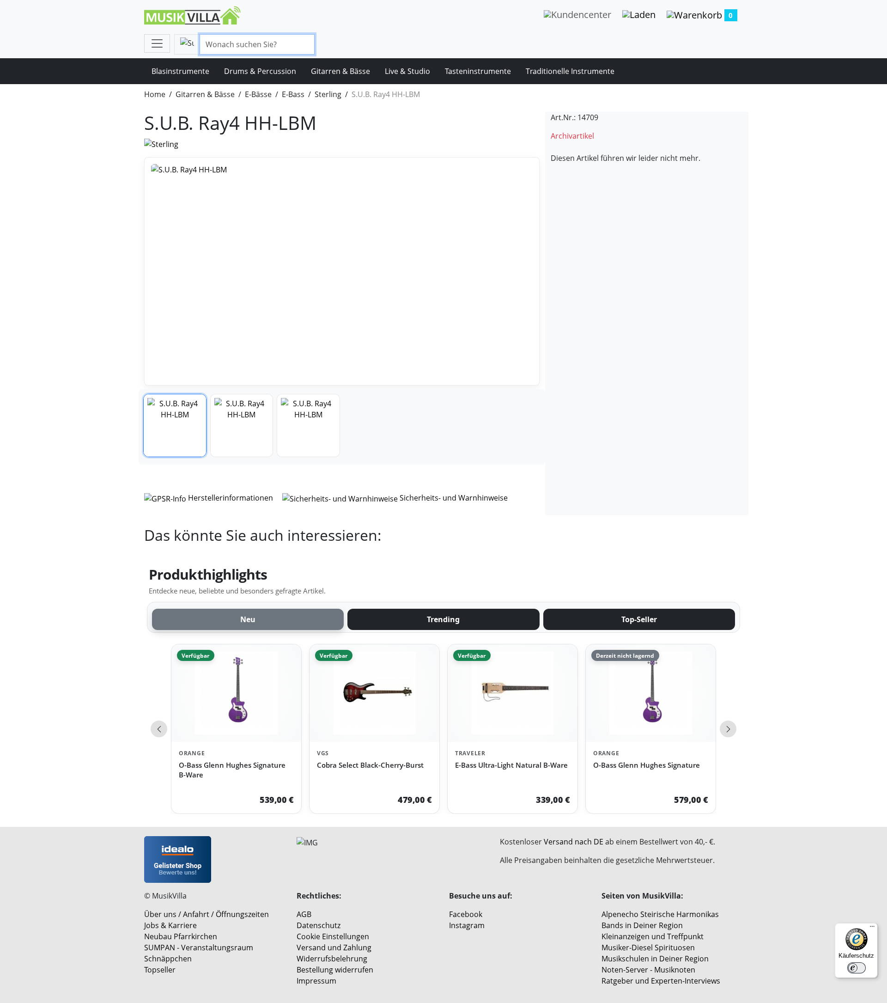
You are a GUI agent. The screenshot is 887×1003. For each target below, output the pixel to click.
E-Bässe (258, 94)
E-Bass (293, 94)
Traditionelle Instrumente (570, 71)
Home (154, 94)
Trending (443, 619)
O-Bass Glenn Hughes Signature (646, 765)
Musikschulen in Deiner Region (655, 959)
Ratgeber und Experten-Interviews (660, 981)
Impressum (316, 981)
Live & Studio (407, 71)
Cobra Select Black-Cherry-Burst (370, 765)
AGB (304, 914)
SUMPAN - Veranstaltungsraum (198, 947)
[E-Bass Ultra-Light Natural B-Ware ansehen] (512, 693)
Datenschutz (318, 925)
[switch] (856, 967)
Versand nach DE (573, 842)
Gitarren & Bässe (340, 71)
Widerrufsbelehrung (332, 959)
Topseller (160, 970)
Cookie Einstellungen (333, 936)
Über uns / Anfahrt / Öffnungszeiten (206, 914)
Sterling (328, 94)
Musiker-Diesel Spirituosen (648, 947)
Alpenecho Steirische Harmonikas (660, 914)
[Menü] (872, 928)
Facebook (465, 914)
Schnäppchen (168, 959)
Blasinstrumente (180, 71)
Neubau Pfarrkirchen (180, 936)
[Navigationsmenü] (157, 43)
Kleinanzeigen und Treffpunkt (652, 936)
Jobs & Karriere (170, 925)
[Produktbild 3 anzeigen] (308, 425)
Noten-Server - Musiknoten (648, 970)
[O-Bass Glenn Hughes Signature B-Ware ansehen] (236, 693)
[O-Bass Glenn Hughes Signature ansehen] (651, 693)
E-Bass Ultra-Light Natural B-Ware (511, 765)
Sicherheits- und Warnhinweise (453, 498)
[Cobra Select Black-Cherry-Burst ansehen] (374, 693)
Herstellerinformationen (230, 498)
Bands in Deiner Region (642, 925)
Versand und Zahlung (334, 947)
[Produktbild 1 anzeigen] (175, 425)
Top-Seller (639, 619)
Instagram (467, 925)
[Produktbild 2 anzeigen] (241, 425)
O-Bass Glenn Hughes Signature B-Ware (232, 769)
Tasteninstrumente (478, 71)
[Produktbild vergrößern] (342, 271)
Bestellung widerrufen (335, 970)
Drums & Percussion (260, 71)
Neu (247, 619)
